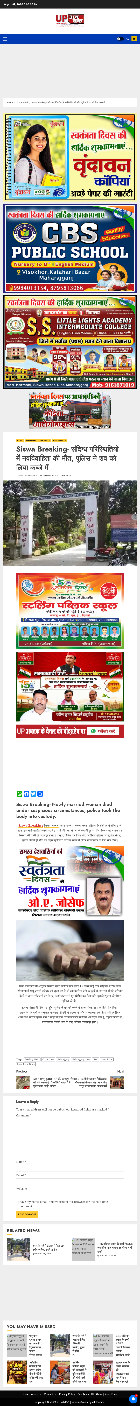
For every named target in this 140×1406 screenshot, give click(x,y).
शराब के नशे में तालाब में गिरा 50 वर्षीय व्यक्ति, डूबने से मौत (18, 1249)
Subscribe (134, 38)
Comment (23, 1115)
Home (25, 1394)
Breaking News (32, 1059)
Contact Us (50, 1394)
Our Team (83, 1394)
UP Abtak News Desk (27, 476)
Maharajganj (31, 440)
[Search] (127, 38)
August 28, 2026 (43, 1254)
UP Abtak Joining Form (104, 1394)
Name (21, 1162)
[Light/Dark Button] (120, 39)
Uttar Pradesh (59, 440)
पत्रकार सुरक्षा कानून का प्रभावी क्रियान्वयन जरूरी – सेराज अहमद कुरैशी (17, 1345)
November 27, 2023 (50, 476)
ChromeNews (80, 1402)
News (95, 1059)
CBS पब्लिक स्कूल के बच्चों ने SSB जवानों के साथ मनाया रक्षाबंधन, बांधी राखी (83, 1249)
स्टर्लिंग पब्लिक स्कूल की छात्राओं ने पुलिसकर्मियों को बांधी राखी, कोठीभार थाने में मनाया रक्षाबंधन (60, 1372)
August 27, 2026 (108, 1256)
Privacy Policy (67, 1394)
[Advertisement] (70, 69)
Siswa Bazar (44, 440)
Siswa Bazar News (25, 1064)
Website (21, 1189)
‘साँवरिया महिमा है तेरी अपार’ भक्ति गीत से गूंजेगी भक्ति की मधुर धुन (17, 1372)
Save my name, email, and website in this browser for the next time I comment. (65, 1204)
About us (36, 1394)
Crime (20, 440)
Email (21, 1175)
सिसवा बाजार (51, 825)
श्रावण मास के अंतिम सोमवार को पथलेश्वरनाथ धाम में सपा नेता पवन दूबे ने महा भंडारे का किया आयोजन (103, 1372)
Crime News (48, 1059)
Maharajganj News (81, 1059)
